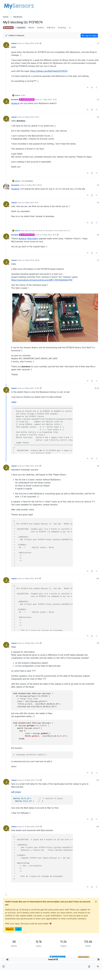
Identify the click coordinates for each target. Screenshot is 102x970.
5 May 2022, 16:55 (32, 43)
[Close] (96, 901)
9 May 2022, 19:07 (32, 466)
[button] (3, 966)
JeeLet (14, 43)
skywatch (15, 185)
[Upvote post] (87, 87)
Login (18, 929)
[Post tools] (97, 87)
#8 (98, 388)
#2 (98, 100)
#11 (98, 643)
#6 (98, 235)
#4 (98, 185)
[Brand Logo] (19, 6)
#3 (98, 117)
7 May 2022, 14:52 (50, 100)
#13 (97, 827)
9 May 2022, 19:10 (32, 578)
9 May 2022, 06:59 (32, 260)
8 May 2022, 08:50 (34, 185)
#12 (97, 780)
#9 (98, 466)
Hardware (9, 27)
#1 (98, 43)
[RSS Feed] (70, 27)
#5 (98, 203)
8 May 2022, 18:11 (31, 203)
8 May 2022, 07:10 (32, 117)
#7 (98, 260)
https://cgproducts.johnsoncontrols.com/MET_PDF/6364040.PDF (42, 280)
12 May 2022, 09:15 (32, 827)
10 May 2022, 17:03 (32, 780)
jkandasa (15, 100)
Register (9, 929)
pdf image (16, 792)
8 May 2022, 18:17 (49, 235)
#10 (97, 578)
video (13, 402)
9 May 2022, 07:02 (32, 388)
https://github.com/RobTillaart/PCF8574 (48, 71)
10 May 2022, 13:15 (32, 643)
